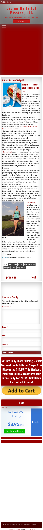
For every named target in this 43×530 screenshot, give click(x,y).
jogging (20, 264)
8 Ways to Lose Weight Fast (14, 80)
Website (5, 344)
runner (13, 268)
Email (4, 335)
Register (3, 2)
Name (4, 327)
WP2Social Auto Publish (13, 529)
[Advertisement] (21, 53)
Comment (6, 307)
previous (9, 277)
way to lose (21, 268)
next (35, 277)
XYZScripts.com (31, 529)
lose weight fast (29, 264)
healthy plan (12, 264)
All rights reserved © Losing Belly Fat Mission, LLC (22, 524)
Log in (9, 2)
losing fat (7, 268)
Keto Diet (4, 407)
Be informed (7, 152)
